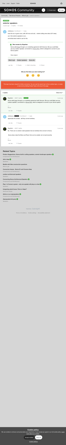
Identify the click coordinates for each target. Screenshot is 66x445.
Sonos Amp (36, 49)
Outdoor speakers (22, 60)
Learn (8, 3)
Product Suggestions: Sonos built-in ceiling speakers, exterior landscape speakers (27, 154)
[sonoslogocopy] (33, 3)
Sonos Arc (32, 60)
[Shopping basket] (61, 3)
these (18, 47)
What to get (25, 15)
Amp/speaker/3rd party (9, 199)
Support (13, 3)
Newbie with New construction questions (15, 164)
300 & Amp (6, 159)
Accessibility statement (44, 213)
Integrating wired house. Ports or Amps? (15, 189)
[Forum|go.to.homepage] (19, 10)
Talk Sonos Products (14, 15)
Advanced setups (7, 191)
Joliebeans (11, 31)
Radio (18, 3)
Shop (3, 3)
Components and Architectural (11, 156)
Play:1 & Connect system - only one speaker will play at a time (21, 184)
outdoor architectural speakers (12, 174)
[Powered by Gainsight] (33, 209)
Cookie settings (32, 213)
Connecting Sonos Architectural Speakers (15, 179)
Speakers (5, 161)
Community (4, 15)
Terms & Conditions (21, 213)
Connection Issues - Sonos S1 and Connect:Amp (17, 169)
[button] (2, 10)
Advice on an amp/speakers (11, 194)
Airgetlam (10, 98)
